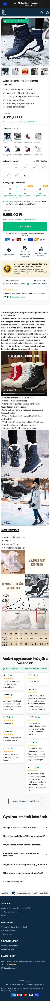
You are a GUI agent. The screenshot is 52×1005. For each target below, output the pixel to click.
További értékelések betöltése (25, 801)
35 (7, 168)
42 (25, 176)
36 (16, 168)
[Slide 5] (44, 72)
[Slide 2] (15, 72)
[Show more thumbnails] (46, 72)
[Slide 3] (25, 72)
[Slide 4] (34, 72)
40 (7, 176)
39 (43, 168)
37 (25, 168)
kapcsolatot (12, 964)
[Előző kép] (4, 41)
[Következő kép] (45, 41)
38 (34, 168)
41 (16, 176)
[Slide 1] (5, 72)
